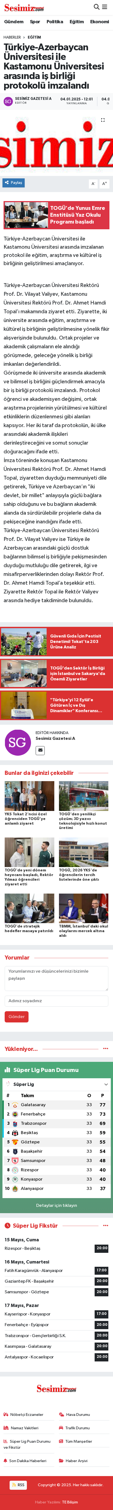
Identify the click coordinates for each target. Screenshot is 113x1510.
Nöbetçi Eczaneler (26, 1415)
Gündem (13, 21)
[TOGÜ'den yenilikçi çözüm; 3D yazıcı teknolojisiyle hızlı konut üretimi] (84, 796)
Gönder (17, 1017)
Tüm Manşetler (78, 1441)
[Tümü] (105, 1049)
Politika (55, 21)
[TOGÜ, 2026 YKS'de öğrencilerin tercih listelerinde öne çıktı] (84, 852)
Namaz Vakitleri (24, 1428)
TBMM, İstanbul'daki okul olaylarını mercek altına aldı (83, 931)
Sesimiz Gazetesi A (55, 738)
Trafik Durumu (77, 1428)
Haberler (12, 37)
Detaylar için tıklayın (56, 1205)
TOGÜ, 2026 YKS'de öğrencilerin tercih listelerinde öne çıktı (79, 875)
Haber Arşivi (76, 1461)
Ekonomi (99, 21)
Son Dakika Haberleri (27, 1461)
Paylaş (16, 183)
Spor (35, 21)
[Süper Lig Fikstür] (105, 1226)
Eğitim (77, 21)
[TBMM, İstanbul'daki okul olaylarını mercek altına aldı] (84, 908)
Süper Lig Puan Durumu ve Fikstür (27, 1444)
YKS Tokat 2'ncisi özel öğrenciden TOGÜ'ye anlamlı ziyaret (26, 818)
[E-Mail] (40, 750)
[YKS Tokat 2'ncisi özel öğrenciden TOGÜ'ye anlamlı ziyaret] (29, 796)
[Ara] (97, 7)
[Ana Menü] (104, 7)
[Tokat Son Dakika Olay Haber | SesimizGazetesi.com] (24, 7)
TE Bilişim (70, 1502)
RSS (20, 1485)
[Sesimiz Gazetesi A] (18, 742)
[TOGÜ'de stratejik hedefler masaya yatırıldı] (29, 908)
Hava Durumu (78, 1415)
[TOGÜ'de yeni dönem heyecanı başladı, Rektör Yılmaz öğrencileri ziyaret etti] (29, 852)
